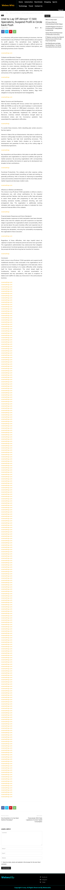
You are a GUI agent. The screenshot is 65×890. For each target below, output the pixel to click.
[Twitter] (6, 31)
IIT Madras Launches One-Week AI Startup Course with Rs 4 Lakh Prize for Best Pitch (55, 39)
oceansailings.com (6, 53)
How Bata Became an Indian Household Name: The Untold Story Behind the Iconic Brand (53, 45)
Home (2, 13)
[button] (60, 10)
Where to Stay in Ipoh (51, 19)
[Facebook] (3, 31)
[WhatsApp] (14, 31)
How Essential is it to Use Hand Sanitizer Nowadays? (10, 819)
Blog (7, 13)
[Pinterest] (10, 31)
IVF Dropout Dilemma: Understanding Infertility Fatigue (54, 23)
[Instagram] (40, 879)
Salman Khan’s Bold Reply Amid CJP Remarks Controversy (54, 33)
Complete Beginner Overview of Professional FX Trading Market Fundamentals (54, 28)
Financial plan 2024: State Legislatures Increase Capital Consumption (34, 819)
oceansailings (5, 77)
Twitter (43, 882)
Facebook (44, 877)
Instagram (44, 879)
